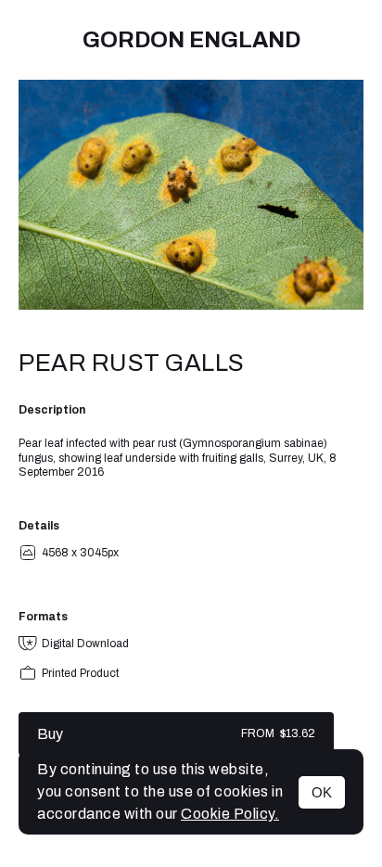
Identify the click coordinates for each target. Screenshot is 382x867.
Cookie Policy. (230, 814)
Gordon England (191, 40)
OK (322, 792)
